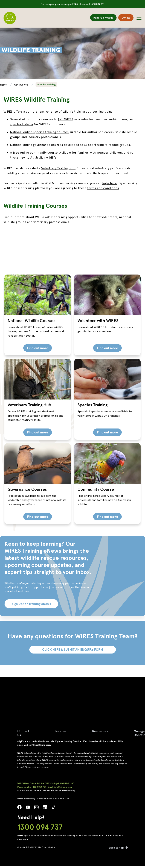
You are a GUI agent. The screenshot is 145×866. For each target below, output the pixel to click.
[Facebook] (19, 808)
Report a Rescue (103, 17)
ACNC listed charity (65, 790)
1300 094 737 (97, 4)
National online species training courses (39, 132)
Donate (125, 17)
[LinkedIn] (45, 808)
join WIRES (65, 119)
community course (44, 152)
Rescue (60, 731)
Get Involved (21, 84)
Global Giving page (41, 745)
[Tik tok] (53, 808)
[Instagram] (36, 808)
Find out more (37, 348)
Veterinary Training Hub (58, 168)
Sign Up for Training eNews (31, 604)
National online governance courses (36, 145)
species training (21, 124)
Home (3, 84)
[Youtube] (28, 808)
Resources (100, 731)
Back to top (116, 847)
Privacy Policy (48, 847)
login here (109, 183)
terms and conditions (103, 188)
